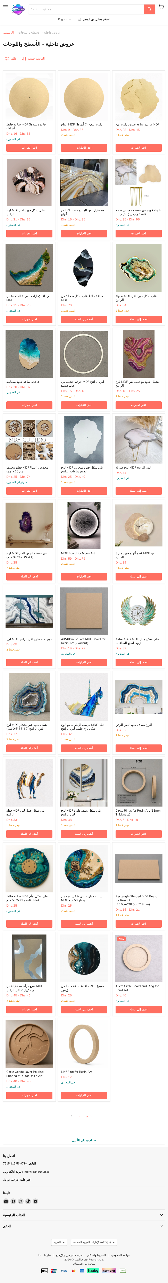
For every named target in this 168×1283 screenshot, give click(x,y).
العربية (57, 1242)
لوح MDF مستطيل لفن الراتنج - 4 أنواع (82, 212)
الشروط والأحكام (96, 1255)
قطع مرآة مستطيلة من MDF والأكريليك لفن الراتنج (24, 988)
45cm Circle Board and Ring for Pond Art (137, 988)
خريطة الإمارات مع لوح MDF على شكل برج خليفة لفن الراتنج (82, 727)
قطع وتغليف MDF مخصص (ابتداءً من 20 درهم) (27, 469)
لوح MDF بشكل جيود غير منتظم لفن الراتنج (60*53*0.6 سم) (27, 727)
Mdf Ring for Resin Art (76, 1072)
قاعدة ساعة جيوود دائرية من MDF (137, 124)
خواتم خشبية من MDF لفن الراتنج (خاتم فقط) (82, 384)
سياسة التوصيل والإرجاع (69, 1255)
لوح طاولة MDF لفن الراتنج (133, 467)
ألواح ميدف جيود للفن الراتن (134, 725)
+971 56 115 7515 (15, 1164)
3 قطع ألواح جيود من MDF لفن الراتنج (136, 555)
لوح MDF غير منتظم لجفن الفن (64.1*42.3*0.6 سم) (26, 555)
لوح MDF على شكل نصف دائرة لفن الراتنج (81, 813)
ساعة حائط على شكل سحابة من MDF (82, 298)
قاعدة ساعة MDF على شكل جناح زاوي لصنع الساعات (137, 641)
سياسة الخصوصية (120, 1255)
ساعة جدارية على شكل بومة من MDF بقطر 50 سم (81, 898)
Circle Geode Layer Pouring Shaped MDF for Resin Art (25, 1074)
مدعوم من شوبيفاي (84, 1264)
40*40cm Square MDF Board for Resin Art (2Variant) (83, 641)
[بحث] (149, 9)
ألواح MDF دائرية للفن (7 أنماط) (81, 124)
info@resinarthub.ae (36, 1172)
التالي (90, 1116)
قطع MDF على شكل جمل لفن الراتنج (25, 813)
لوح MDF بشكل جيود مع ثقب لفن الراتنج (137, 384)
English (62, 19)
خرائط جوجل (11, 1180)
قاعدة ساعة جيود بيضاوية (22, 382)
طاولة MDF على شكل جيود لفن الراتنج (136, 298)
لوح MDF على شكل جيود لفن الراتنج (25, 212)
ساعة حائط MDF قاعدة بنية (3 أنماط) (26, 126)
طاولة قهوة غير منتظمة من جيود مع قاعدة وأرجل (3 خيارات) (138, 212)
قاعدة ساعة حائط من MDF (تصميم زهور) (83, 988)
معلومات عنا (44, 1255)
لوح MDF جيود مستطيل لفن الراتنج (29, 639)
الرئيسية (8, 32)
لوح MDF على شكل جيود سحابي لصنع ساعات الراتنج (82, 469)
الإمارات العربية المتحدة (92, 1242)
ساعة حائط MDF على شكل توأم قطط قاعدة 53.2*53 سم (27, 898)
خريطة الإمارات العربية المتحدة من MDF (28, 298)
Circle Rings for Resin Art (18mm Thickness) (138, 813)
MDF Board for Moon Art (78, 553)
